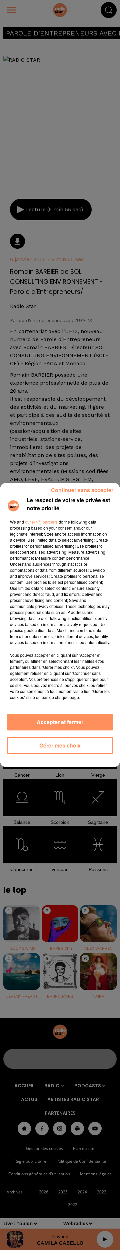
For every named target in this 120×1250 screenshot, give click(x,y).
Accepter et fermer (60, 722)
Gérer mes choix (60, 745)
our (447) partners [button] (41, 522)
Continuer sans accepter (82, 490)
